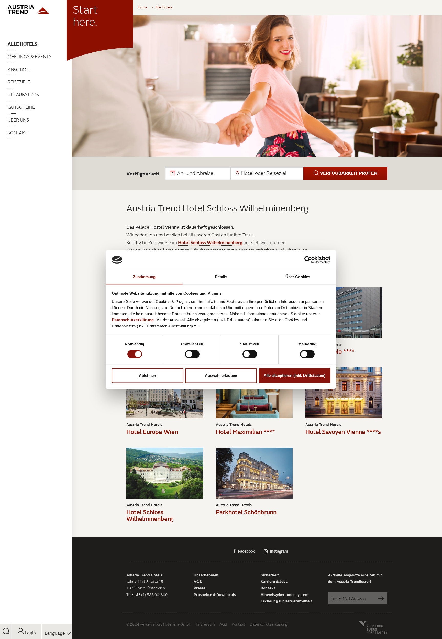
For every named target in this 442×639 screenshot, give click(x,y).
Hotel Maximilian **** (245, 431)
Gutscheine (21, 107)
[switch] (192, 354)
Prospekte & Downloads (215, 594)
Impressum (205, 624)
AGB (198, 581)
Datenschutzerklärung (268, 624)
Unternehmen (206, 575)
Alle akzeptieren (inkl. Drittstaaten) (294, 375)
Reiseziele (19, 82)
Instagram (279, 551)
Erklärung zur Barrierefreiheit (286, 601)
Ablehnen (147, 375)
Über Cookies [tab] (297, 276)
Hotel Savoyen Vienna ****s (343, 431)
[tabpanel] (257, 86)
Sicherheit (270, 575)
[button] (276, 173)
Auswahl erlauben (221, 375)
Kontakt (17, 133)
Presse (199, 588)
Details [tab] (221, 276)
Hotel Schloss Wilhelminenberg (149, 515)
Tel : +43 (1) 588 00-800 (147, 594)
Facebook (246, 551)
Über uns (18, 120)
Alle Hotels (22, 43)
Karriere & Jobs (274, 581)
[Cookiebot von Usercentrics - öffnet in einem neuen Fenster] (308, 260)
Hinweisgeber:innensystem (284, 594)
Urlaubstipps (23, 94)
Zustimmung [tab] (144, 276)
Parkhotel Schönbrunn (246, 512)
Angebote (19, 69)
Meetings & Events (29, 56)
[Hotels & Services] (36, 9)
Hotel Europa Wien (152, 431)
